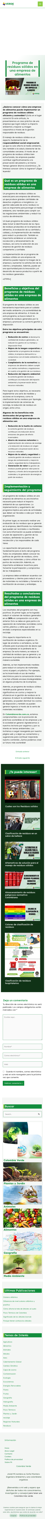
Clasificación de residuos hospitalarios (18, 982)
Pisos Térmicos (9, 1410)
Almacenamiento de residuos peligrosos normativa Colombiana (20, 895)
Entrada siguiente (22, 758)
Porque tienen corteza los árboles (17, 1321)
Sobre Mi (8, 1462)
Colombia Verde (14, 1160)
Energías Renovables (12, 1386)
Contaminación (9, 1374)
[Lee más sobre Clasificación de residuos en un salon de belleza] (22, 821)
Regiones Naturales (11, 1421)
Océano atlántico (10, 1297)
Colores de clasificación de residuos (19, 925)
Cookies (8, 1456)
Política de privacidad (14, 1459)
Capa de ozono (9, 1370)
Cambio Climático (10, 1366)
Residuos (7, 1426)
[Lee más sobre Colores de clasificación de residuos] (22, 912)
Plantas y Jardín (14, 1183)
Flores (5, 1390)
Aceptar (13, 1515)
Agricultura (7, 1342)
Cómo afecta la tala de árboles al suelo (19, 1309)
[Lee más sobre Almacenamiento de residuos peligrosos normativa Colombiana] (22, 880)
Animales (9, 1206)
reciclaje (6, 1417)
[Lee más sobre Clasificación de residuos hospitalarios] (22, 955)
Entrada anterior (22, 751)
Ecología (6, 1378)
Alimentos (10, 1229)
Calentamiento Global (12, 1362)
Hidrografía (8, 1402)
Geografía (10, 1252)
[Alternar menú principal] (40, 3)
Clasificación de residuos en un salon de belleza (21, 834)
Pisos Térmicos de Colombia (15, 1313)
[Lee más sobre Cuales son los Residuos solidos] (22, 789)
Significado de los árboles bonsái (17, 1317)
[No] (42, 1512)
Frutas (6, 1394)
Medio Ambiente (14, 1275)
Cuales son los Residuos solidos (21, 806)
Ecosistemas (8, 1382)
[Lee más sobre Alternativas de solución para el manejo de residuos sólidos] (22, 850)
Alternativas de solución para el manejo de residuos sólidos (21, 864)
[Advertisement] (22, 31)
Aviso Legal (9, 1451)
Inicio (7, 1448)
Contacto (8, 1454)
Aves (5, 1358)
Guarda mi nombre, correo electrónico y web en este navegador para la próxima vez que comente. (22, 1074)
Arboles (6, 1354)
